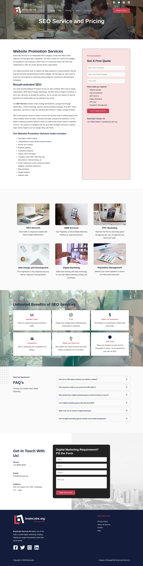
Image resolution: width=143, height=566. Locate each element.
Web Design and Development (33, 267)
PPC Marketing (109, 228)
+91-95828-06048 (93, 122)
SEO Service (94, 96)
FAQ (99, 531)
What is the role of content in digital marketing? (75, 411)
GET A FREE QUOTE (98, 111)
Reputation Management (98, 105)
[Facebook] (114, 2)
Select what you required (97, 87)
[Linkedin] (129, 2)
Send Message (65, 492)
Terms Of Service (103, 525)
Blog (78, 10)
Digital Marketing (96, 99)
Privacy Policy (102, 521)
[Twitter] (119, 2)
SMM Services (71, 228)
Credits (100, 528)
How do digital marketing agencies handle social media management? (82, 418)
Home (53, 10)
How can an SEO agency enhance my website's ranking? (78, 379)
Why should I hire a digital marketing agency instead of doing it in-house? (84, 395)
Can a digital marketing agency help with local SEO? (76, 403)
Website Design (95, 90)
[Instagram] (124, 2)
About (60, 10)
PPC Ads (93, 102)
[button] (93, 379)
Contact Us (88, 10)
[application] (72, 10)
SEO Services (33, 228)
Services (68, 10)
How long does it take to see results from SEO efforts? (77, 387)
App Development (96, 93)
